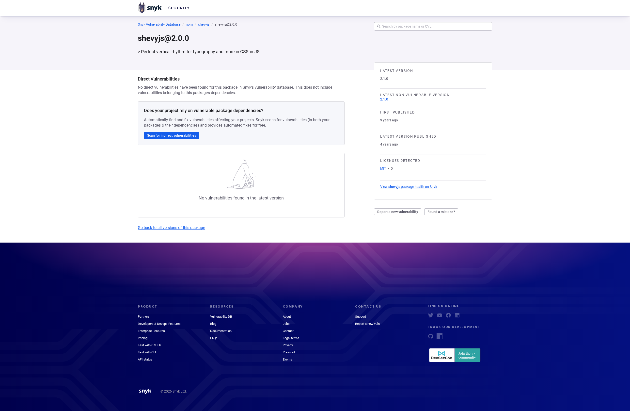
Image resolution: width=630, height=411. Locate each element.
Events (287, 359)
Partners (144, 316)
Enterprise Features (151, 331)
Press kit (289, 352)
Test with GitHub (149, 345)
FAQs (214, 338)
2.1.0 (384, 99)
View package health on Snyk (408, 187)
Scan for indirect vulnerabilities (171, 135)
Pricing (142, 338)
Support (360, 316)
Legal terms (291, 338)
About (287, 316)
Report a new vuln (367, 324)
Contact (288, 331)
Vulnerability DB (221, 316)
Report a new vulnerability (397, 212)
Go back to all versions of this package (171, 227)
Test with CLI (147, 352)
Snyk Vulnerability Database (159, 24)
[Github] (431, 337)
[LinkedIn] (457, 316)
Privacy (288, 345)
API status (145, 359)
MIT (383, 168)
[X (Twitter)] (431, 316)
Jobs (286, 324)
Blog (213, 324)
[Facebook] (448, 316)
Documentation (221, 331)
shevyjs (203, 24)
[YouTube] (439, 316)
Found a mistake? (441, 212)
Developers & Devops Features (159, 324)
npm (189, 24)
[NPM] (439, 337)
